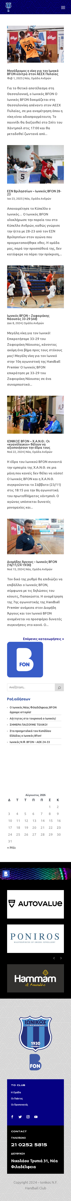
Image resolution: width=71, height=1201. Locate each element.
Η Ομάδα (16, 1092)
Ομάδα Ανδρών (41, 78)
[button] (61, 958)
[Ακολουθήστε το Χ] (20, 1117)
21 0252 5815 (29, 1145)
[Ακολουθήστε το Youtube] (36, 1117)
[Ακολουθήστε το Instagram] (28, 1117)
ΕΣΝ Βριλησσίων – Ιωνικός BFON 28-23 (34, 192)
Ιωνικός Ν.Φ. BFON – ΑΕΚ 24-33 (30, 742)
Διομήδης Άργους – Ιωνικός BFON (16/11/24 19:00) (32, 563)
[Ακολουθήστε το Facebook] (12, 1117)
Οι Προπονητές (19, 1104)
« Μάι (11, 847)
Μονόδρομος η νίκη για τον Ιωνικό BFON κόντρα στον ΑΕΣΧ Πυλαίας (33, 72)
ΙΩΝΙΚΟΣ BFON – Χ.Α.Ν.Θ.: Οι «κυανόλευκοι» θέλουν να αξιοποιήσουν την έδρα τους (28, 444)
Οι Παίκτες (17, 1098)
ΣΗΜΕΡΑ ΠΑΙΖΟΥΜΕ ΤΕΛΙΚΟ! (29, 724)
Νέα (27, 78)
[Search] (59, 687)
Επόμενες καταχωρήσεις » (43, 639)
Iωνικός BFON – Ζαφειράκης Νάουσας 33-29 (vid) (28, 317)
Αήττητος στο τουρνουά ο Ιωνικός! (33, 718)
